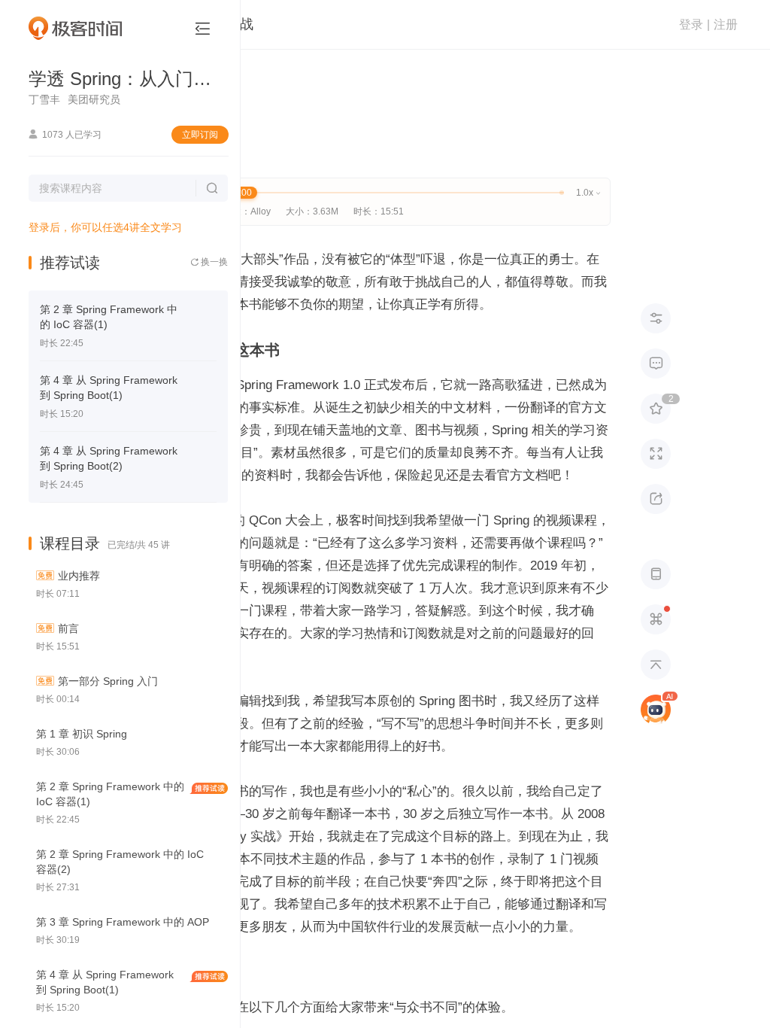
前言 (68, 628)
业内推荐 (79, 576)
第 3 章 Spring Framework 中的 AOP (122, 922)
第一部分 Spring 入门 (108, 681)
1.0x (588, 192)
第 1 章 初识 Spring (81, 734)
